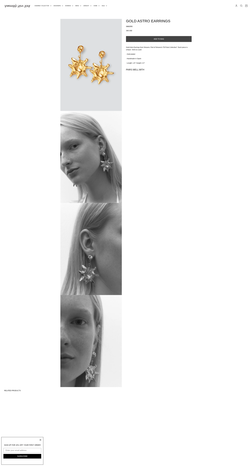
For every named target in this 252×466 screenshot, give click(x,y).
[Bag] (246, 5)
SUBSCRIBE (22, 456)
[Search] (241, 5)
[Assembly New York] (17, 5)
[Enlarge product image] (91, 65)
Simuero (129, 26)
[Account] (236, 5)
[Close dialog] (40, 440)
